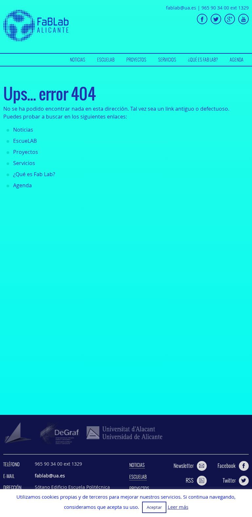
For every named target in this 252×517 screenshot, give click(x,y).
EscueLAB (106, 59)
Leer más (178, 507)
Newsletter (184, 465)
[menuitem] (78, 60)
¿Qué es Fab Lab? (203, 59)
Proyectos (136, 59)
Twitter (229, 480)
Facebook (227, 465)
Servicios (167, 59)
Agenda (236, 59)
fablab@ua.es (181, 8)
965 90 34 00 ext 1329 (225, 8)
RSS (190, 480)
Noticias (77, 59)
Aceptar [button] (154, 507)
